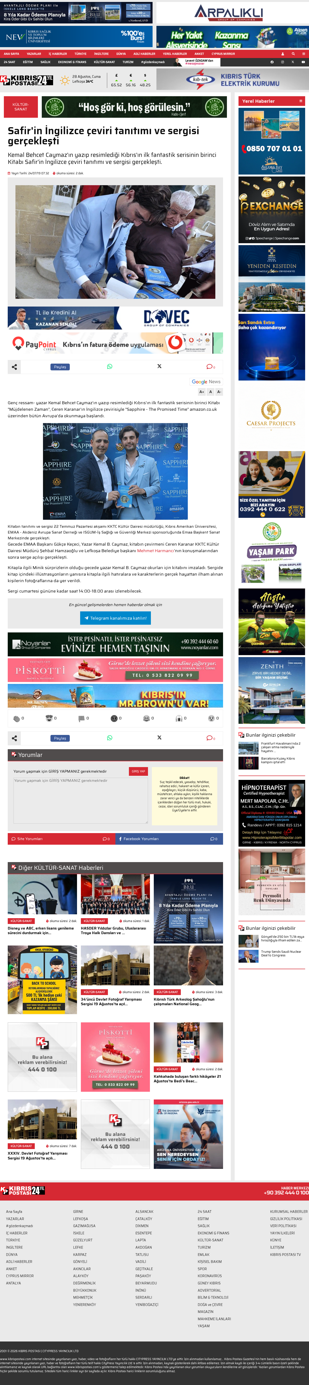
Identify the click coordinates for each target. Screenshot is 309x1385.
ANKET (199, 53)
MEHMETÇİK (83, 1297)
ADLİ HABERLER (144, 53)
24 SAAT (9, 62)
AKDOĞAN (143, 1247)
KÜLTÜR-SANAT (104, 62)
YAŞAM (204, 1326)
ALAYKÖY (81, 1276)
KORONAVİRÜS (210, 1276)
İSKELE (78, 1233)
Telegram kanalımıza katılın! (118, 618)
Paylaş (60, 367)
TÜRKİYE (80, 53)
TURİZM (128, 62)
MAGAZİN (205, 1311)
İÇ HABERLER (58, 53)
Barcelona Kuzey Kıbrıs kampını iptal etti (278, 760)
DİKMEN (141, 1226)
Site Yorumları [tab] (29, 839)
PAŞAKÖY (143, 1276)
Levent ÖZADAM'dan (199, 62)
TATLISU (142, 1254)
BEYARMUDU (146, 1283)
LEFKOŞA (80, 1219)
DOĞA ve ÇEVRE (210, 1304)
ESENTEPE (143, 1233)
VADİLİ (140, 1261)
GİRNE (78, 1211)
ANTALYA (13, 1283)
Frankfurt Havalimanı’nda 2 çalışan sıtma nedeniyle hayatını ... (281, 747)
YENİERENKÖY (84, 1304)
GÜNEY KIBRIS (209, 1283)
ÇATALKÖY (143, 1219)
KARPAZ (80, 1254)
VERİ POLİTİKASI (283, 1226)
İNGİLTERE (101, 53)
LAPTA (140, 1240)
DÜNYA (121, 53)
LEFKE (78, 1247)
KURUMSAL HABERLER (289, 1211)
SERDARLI (143, 1297)
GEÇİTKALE (144, 1269)
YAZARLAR (34, 53)
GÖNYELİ (80, 1261)
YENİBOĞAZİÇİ (146, 1304)
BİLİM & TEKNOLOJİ (213, 1297)
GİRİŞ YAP (138, 771)
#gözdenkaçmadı (153, 62)
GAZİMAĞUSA (84, 1226)
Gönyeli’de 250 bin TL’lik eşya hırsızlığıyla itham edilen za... (282, 938)
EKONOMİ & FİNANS (72, 62)
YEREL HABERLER (175, 53)
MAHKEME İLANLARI (214, 1319)
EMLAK (203, 1254)
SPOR (202, 1269)
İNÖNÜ (140, 1290)
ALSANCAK (144, 1211)
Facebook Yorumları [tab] (141, 839)
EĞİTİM (28, 62)
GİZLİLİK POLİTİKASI (286, 1219)
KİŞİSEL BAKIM (210, 1261)
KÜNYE (275, 1240)
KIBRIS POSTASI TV (285, 1254)
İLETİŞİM (277, 1247)
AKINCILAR (82, 1269)
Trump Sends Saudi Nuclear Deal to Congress (281, 953)
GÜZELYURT (82, 1240)
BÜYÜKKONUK (84, 1290)
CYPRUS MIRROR (223, 53)
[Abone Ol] (206, 382)
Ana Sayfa (14, 1211)
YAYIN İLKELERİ (282, 1233)
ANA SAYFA (11, 53)
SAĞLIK (45, 62)
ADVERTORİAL (209, 1290)
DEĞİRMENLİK (84, 1283)
